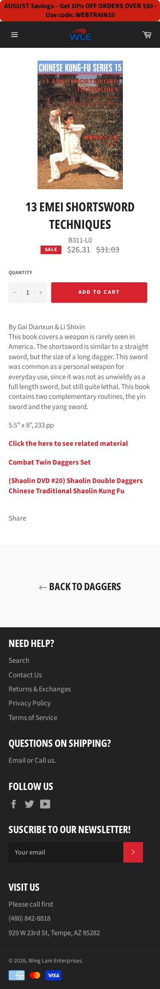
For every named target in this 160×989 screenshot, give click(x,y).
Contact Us (25, 675)
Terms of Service (33, 718)
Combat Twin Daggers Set (50, 462)
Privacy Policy (30, 703)
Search (19, 660)
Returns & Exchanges (40, 689)
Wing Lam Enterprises (55, 961)
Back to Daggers (84, 586)
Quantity (20, 272)
